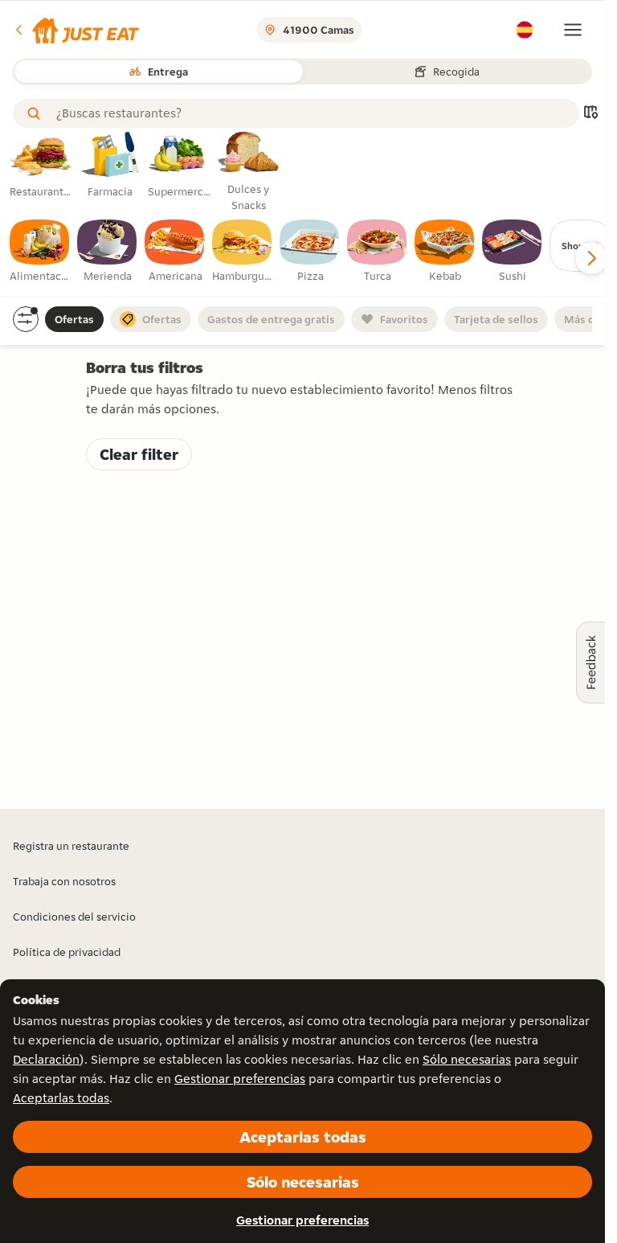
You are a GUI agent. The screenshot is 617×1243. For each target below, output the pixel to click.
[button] (76, 30)
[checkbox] (40, 251)
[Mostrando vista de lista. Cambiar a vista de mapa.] (590, 113)
